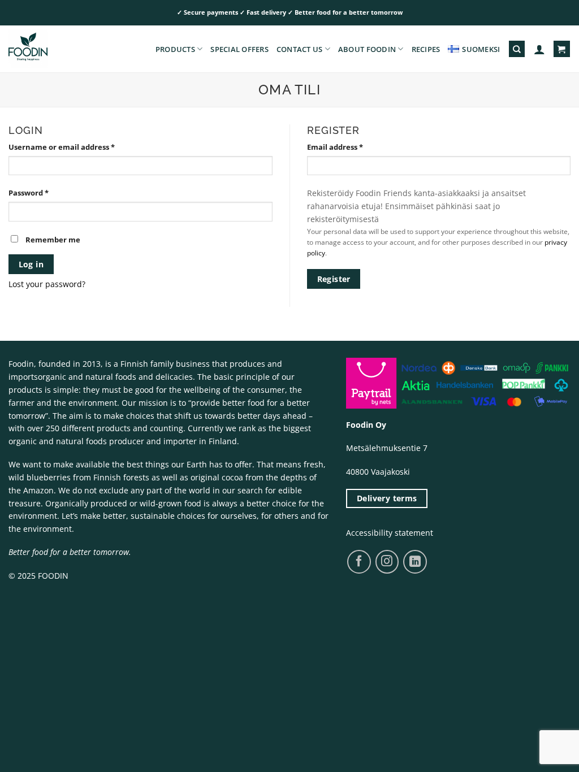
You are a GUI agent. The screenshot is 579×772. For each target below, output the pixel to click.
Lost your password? (46, 284)
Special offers (239, 49)
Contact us (299, 49)
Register (334, 279)
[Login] (539, 49)
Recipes (426, 49)
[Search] (517, 49)
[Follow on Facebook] (358, 561)
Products (175, 49)
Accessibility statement (389, 532)
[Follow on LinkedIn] (415, 562)
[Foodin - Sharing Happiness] (65, 48)
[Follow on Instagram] (387, 561)
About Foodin (367, 49)
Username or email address (61, 147)
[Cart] (561, 49)
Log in (31, 264)
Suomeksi (481, 49)
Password (28, 193)
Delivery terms (387, 498)
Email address (335, 147)
